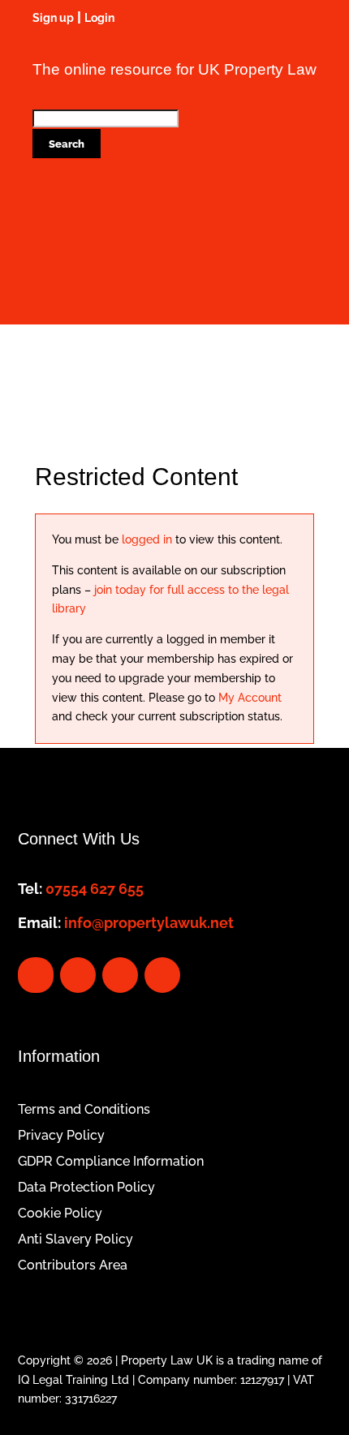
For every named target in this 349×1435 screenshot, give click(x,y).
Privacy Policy (61, 1135)
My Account (250, 697)
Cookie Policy (60, 1213)
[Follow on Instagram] (162, 975)
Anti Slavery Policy (75, 1239)
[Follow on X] (78, 975)
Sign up (53, 17)
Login (99, 17)
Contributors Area (72, 1265)
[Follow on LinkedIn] (120, 975)
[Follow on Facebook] (36, 975)
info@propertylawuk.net (149, 922)
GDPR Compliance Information (111, 1161)
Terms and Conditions (84, 1109)
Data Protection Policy (86, 1187)
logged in (145, 539)
